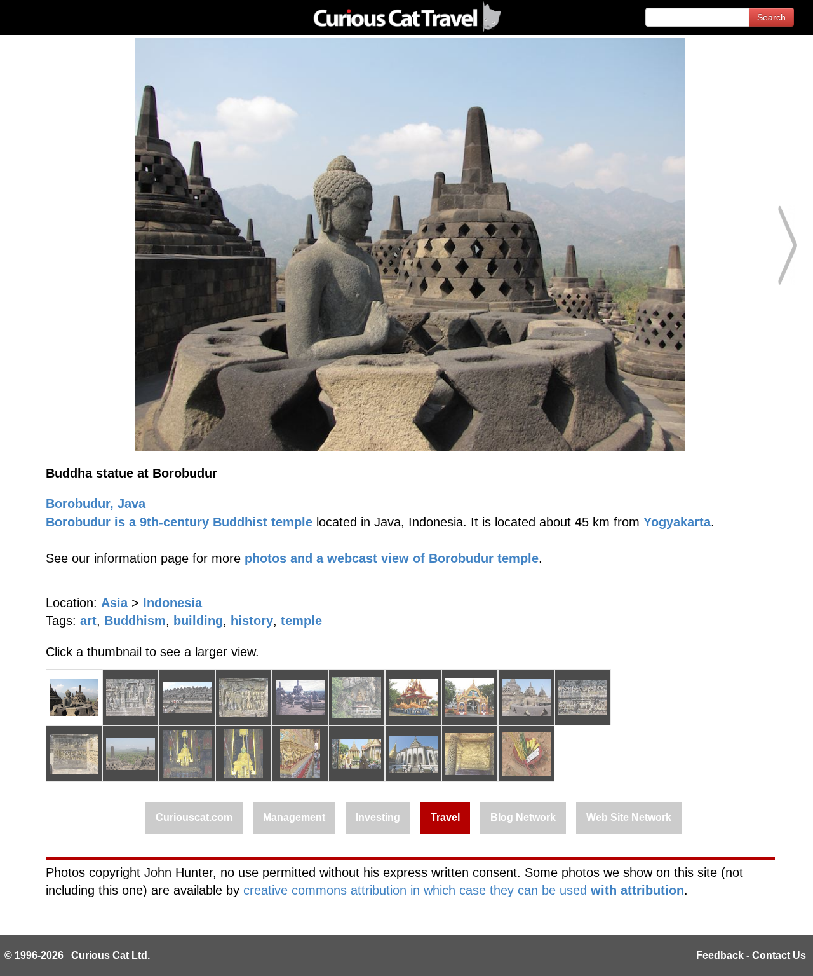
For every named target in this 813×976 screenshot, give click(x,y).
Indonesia (172, 603)
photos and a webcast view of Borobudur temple (392, 558)
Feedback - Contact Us (751, 955)
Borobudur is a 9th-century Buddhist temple (179, 522)
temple (301, 621)
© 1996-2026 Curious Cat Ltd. (77, 955)
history (252, 621)
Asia (114, 603)
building (198, 621)
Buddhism (135, 621)
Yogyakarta (677, 522)
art (88, 621)
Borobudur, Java (95, 504)
